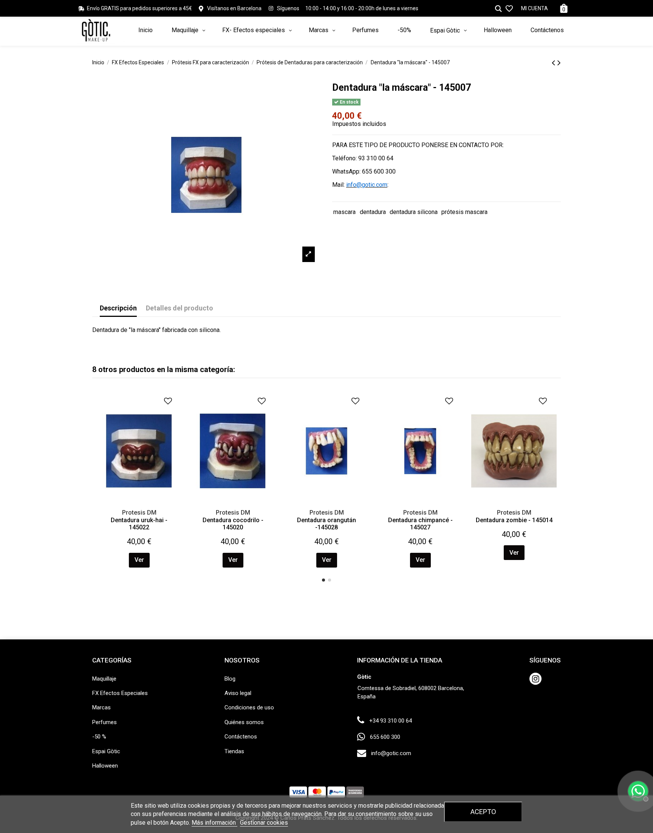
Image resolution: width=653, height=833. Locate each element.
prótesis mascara (464, 212)
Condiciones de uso (249, 707)
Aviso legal (237, 693)
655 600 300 (385, 737)
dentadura (373, 212)
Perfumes (104, 722)
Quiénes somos (244, 722)
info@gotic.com (391, 753)
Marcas (101, 707)
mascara (344, 212)
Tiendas (234, 751)
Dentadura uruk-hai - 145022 (139, 524)
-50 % (99, 736)
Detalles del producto (179, 308)
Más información (214, 822)
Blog (229, 678)
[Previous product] (554, 62)
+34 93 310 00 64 (390, 720)
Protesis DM (139, 512)
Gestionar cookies (264, 822)
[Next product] (559, 62)
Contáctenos (240, 736)
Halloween (105, 765)
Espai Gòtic (106, 751)
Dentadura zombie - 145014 (514, 520)
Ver (139, 559)
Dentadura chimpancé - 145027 (420, 524)
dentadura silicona (414, 212)
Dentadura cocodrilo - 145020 (233, 524)
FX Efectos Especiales (120, 693)
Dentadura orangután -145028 (326, 524)
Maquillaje (104, 678)
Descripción (118, 308)
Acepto (483, 812)
